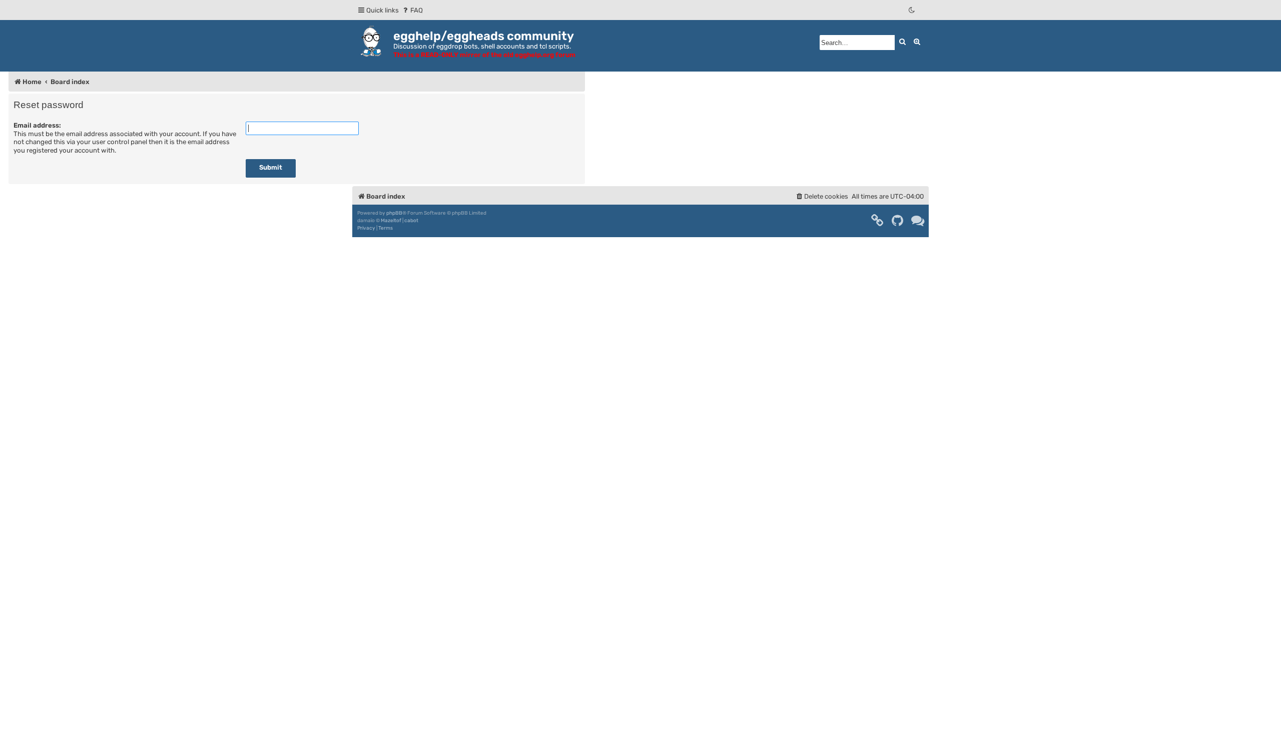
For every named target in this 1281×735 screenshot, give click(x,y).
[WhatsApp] (918, 221)
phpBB (394, 213)
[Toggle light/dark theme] (912, 10)
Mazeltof (391, 221)
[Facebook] (878, 221)
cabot (411, 221)
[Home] (372, 41)
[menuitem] (412, 10)
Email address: (37, 125)
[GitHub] (898, 221)
